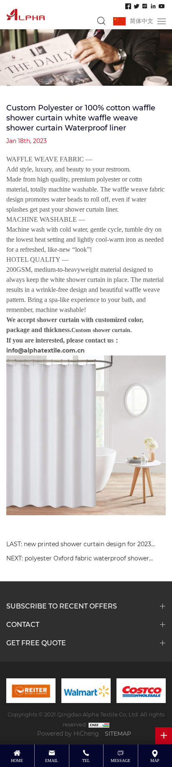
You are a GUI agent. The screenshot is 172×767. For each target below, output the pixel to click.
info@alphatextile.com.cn (45, 350)
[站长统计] (99, 724)
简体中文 (141, 21)
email (51, 760)
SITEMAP (118, 733)
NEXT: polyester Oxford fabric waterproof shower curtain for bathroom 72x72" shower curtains (77, 559)
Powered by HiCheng (68, 733)
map (154, 760)
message (120, 760)
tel (86, 760)
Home (17, 760)
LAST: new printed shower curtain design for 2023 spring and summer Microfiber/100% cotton (78, 545)
